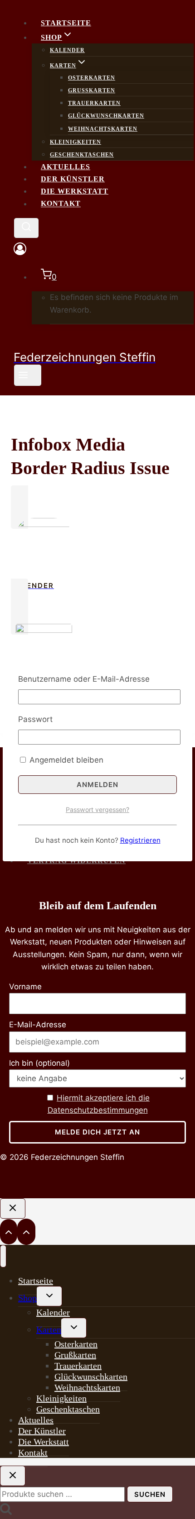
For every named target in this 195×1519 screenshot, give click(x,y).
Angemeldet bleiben (65, 759)
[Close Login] (12, 1208)
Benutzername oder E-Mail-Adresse (84, 679)
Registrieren (140, 840)
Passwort (35, 719)
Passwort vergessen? (97, 809)
